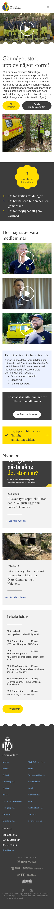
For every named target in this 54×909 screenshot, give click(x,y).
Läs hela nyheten (17, 521)
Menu (48, 6)
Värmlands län (34, 795)
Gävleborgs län (8, 782)
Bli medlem (11, 105)
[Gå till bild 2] (19, 149)
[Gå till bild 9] (37, 149)
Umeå (30, 788)
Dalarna (5, 769)
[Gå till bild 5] (27, 149)
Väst (30, 801)
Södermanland (34, 782)
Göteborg (6, 788)
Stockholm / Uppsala (36, 775)
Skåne (30, 769)
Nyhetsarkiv (14, 709)
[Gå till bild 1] (17, 149)
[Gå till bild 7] (32, 149)
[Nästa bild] (47, 133)
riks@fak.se (8, 850)
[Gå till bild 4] (24, 149)
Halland (5, 795)
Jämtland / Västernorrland (12, 801)
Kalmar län (6, 814)
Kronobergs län (8, 821)
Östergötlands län (35, 821)
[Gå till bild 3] (22, 149)
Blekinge (5, 762)
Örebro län (32, 814)
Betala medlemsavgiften (36, 105)
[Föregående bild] (6, 133)
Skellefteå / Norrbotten (37, 762)
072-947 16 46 (9, 845)
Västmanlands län (35, 808)
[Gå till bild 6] (29, 149)
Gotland (5, 775)
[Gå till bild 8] (34, 149)
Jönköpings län (8, 808)
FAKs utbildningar (29, 414)
